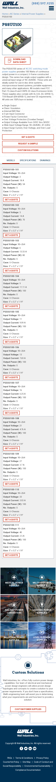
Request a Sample (28, 144)
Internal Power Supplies (33, 14)
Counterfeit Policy (11, 762)
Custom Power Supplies (28, 709)
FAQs (9, 758)
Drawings (45, 160)
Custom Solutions (28, 150)
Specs (28, 160)
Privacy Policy (42, 758)
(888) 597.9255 (43, 3)
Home (5, 14)
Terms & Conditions (24, 758)
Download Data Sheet (19, 60)
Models (11, 160)
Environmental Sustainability (37, 766)
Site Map (27, 762)
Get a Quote (28, 137)
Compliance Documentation (28, 770)
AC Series (14, 14)
